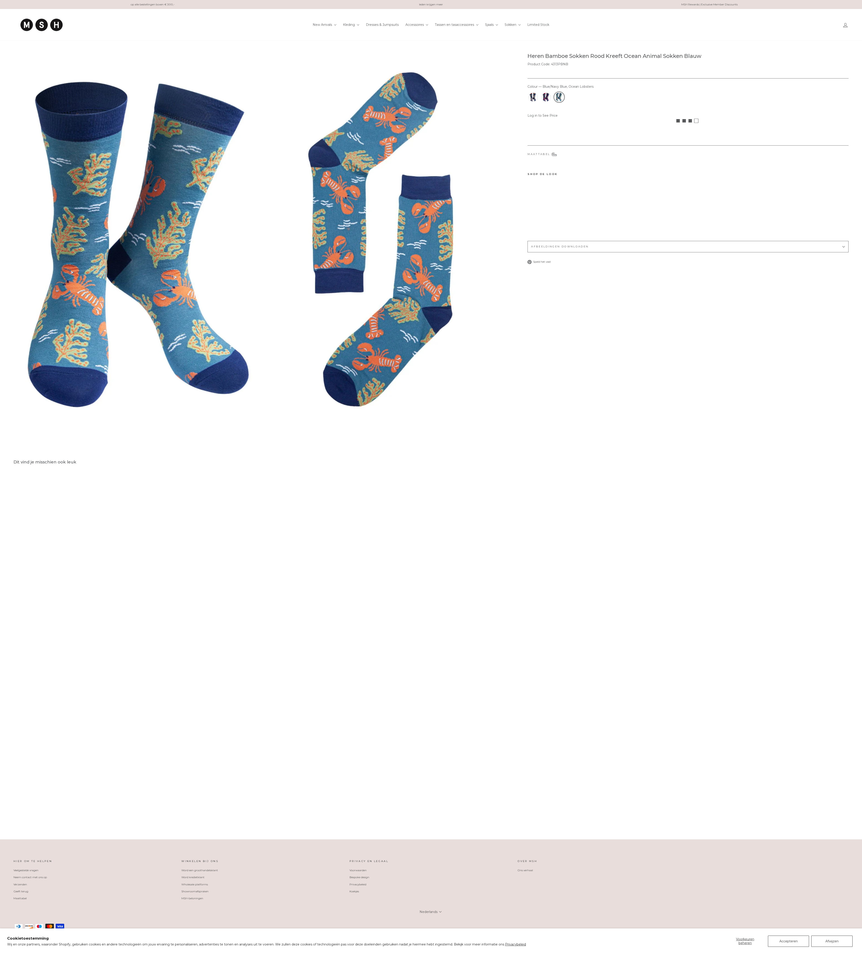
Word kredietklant (193, 877)
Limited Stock (538, 25)
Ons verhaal (525, 870)
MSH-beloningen (192, 898)
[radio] (533, 97)
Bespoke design (359, 877)
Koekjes (354, 891)
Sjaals (490, 25)
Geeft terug (20, 891)
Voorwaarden (358, 870)
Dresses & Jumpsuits (382, 25)
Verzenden (20, 884)
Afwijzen (832, 941)
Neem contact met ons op (30, 877)
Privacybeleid (515, 944)
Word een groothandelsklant (199, 870)
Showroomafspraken (195, 891)
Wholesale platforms (194, 884)
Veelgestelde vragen (25, 870)
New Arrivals (323, 25)
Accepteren (788, 941)
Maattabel (20, 898)
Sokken (511, 25)
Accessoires (415, 25)
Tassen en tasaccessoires (455, 25)
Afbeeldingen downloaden (560, 246)
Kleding (349, 25)
